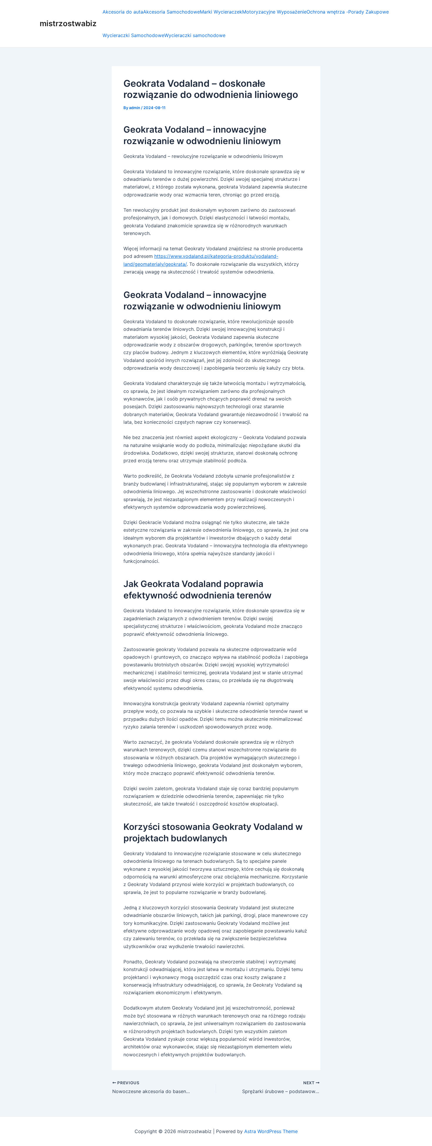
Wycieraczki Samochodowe (133, 35)
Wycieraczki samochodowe (194, 35)
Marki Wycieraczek (221, 12)
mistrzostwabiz (68, 23)
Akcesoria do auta (123, 12)
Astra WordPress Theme (271, 1131)
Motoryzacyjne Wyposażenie (274, 12)
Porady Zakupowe (368, 12)
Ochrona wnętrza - (327, 12)
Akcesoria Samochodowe (171, 12)
